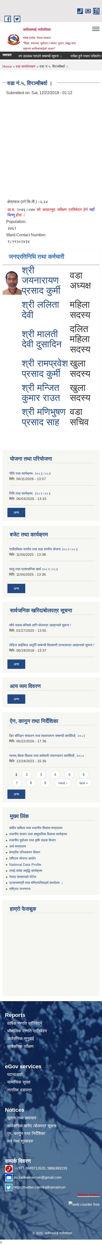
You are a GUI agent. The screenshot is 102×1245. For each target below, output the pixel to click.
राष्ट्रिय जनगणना (19, 889)
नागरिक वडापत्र (19, 1090)
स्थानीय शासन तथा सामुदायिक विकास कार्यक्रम (38, 834)
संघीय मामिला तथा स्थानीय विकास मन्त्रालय (35, 828)
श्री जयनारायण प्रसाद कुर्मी (41, 280)
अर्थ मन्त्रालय (17, 846)
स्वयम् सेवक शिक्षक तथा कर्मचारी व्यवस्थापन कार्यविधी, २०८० (46, 756)
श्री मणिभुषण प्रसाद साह (44, 417)
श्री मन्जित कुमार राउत (41, 392)
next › (62, 783)
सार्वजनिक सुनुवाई (20, 1038)
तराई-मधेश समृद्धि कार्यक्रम (25, 871)
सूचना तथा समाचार (21, 1118)
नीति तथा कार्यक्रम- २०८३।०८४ (30, 473)
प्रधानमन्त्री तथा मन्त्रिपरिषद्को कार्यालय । (36, 883)
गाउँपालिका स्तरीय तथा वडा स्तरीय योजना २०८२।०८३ (43, 549)
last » (83, 783)
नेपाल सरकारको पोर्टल (22, 877)
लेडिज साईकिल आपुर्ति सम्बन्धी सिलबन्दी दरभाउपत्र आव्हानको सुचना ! (51, 645)
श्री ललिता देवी (40, 309)
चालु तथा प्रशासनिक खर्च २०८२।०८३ (33, 569)
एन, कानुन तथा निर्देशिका (26, 1133)
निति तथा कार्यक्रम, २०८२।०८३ (30, 493)
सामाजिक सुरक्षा (18, 1082)
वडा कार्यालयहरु (26, 66)
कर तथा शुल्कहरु (20, 1141)
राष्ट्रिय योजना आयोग (22, 858)
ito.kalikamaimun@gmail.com (38, 1177)
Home (7, 66)
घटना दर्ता (15, 1074)
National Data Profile (25, 864)
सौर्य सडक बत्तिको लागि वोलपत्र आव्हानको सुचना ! (40, 625)
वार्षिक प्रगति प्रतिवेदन (24, 1023)
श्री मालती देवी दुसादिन (42, 339)
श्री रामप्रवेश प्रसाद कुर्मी (45, 368)
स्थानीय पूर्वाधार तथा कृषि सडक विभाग (32, 840)
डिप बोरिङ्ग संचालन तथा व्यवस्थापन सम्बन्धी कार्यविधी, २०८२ (47, 736)
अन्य (16, 512)
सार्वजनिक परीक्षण (20, 1046)
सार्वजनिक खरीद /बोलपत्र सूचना (31, 1126)
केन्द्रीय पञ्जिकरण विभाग (24, 852)
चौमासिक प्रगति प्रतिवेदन (27, 1031)
